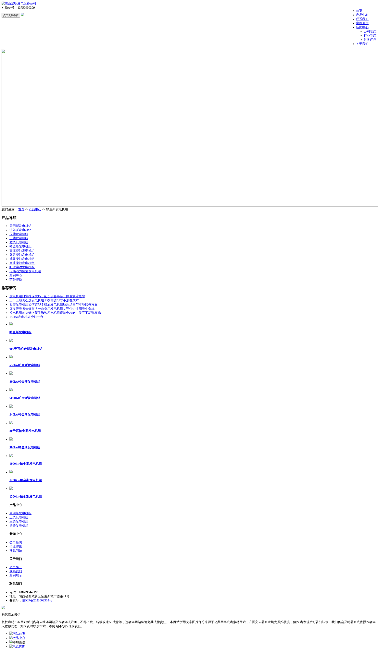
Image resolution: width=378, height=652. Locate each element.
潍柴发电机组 (18, 242)
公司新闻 (15, 542)
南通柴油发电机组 (22, 263)
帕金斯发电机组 (20, 246)
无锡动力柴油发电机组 (25, 271)
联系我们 (362, 19)
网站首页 (19, 633)
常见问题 (370, 39)
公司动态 (370, 31)
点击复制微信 (11, 15)
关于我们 (362, 43)
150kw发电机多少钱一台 (26, 317)
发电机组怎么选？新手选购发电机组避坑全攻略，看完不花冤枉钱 (55, 312)
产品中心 (362, 15)
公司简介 (15, 567)
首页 (359, 10)
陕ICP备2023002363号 (37, 600)
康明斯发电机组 (20, 225)
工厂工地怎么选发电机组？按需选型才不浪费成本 (44, 300)
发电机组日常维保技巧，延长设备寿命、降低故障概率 (47, 296)
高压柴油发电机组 (22, 250)
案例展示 (362, 23)
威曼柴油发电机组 (22, 258)
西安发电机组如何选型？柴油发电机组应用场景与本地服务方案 (53, 304)
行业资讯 (15, 546)
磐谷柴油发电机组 (22, 254)
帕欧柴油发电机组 (22, 267)
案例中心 (15, 275)
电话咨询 (19, 646)
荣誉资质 (15, 279)
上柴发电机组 (18, 238)
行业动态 (370, 35)
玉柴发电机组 (18, 234)
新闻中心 (362, 27)
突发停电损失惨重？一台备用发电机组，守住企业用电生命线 (51, 308)
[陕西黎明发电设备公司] (19, 3)
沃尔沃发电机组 (20, 230)
